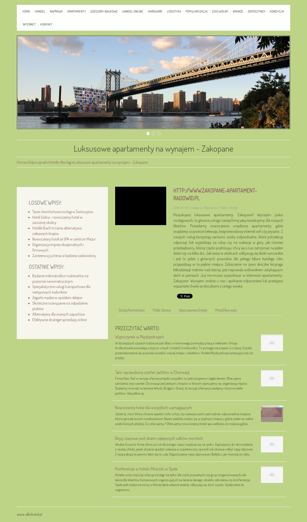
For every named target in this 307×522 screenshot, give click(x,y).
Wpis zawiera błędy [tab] (193, 310)
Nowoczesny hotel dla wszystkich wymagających (153, 407)
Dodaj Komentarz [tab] (132, 310)
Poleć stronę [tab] (162, 310)
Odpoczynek (38, 162)
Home (21, 162)
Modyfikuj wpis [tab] (226, 310)
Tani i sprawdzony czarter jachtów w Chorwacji (152, 372)
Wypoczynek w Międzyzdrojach (139, 336)
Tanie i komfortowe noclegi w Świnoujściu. (63, 211)
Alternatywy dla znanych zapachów (58, 314)
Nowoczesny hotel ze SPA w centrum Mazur (64, 239)
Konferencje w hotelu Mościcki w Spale (146, 468)
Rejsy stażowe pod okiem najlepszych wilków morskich (159, 438)
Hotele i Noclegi (60, 162)
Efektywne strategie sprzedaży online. (59, 319)
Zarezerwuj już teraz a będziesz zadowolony (64, 255)
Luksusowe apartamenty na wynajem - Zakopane (111, 162)
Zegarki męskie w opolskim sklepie (57, 297)
